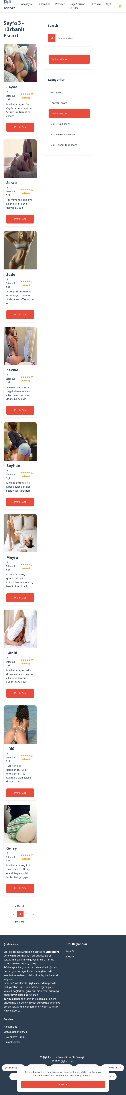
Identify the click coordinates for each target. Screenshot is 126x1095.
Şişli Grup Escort (60, 124)
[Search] (51, 38)
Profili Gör (20, 127)
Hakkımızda (43, 4)
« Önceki (20, 906)
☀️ (119, 6)
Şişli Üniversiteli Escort (64, 145)
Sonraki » (20, 921)
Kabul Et (63, 1084)
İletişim (96, 4)
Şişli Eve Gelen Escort (63, 134)
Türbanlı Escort (60, 59)
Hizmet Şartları (12, 1042)
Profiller (60, 4)
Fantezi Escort (59, 103)
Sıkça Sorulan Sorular (16, 1031)
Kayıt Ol (69, 951)
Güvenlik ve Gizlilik (14, 1037)
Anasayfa (26, 4)
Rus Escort (57, 92)
